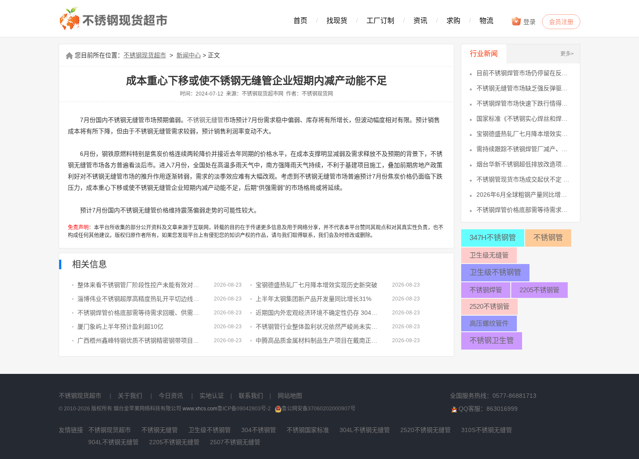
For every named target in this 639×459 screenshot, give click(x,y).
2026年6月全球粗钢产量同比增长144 (523, 194)
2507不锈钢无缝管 (235, 442)
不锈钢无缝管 (205, 119)
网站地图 (290, 395)
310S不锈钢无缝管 (486, 429)
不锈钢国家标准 (307, 429)
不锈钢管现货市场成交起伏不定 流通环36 (523, 179)
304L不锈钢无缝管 (364, 429)
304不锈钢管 (258, 429)
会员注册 (561, 21)
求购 (453, 20)
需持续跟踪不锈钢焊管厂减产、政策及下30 (523, 148)
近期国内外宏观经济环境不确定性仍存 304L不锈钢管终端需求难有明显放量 (317, 312)
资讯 (420, 20)
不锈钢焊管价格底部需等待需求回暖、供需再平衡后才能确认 (139, 312)
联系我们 (251, 395)
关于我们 (130, 395)
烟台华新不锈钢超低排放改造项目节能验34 (523, 164)
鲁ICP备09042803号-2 (244, 409)
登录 (529, 21)
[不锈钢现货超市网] (116, 19)
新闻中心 (188, 55)
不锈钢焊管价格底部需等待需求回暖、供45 (523, 209)
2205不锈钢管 (539, 290)
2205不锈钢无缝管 (174, 442)
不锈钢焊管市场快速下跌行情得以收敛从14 (523, 103)
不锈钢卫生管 (491, 341)
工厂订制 (380, 20)
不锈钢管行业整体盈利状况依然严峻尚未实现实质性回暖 (317, 326)
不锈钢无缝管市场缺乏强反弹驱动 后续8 (523, 88)
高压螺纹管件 (489, 323)
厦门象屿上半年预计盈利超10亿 (120, 326)
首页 (300, 20)
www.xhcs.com (200, 409)
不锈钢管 (548, 238)
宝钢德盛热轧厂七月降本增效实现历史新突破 (316, 284)
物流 (486, 20)
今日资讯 (171, 395)
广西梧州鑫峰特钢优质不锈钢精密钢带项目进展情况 (139, 340)
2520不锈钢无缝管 (425, 429)
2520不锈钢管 (489, 306)
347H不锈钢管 (492, 238)
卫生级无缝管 (489, 255)
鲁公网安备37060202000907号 (319, 409)
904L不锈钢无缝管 (113, 442)
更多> (567, 54)
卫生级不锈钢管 (495, 272)
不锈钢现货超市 (144, 55)
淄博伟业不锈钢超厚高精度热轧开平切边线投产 (139, 298)
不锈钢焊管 (485, 290)
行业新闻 (484, 53)
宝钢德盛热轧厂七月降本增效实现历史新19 (523, 133)
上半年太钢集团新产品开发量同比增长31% (313, 298)
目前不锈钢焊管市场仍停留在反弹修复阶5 (523, 72)
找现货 (336, 20)
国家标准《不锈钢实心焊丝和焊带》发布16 (523, 118)
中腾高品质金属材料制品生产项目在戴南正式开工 (317, 340)
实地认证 (212, 395)
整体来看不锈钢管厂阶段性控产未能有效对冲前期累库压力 (139, 284)
